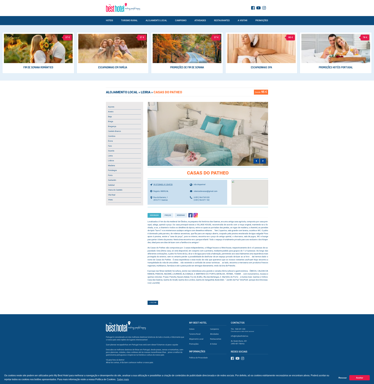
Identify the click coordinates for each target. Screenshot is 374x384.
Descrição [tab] (154, 215)
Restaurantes (222, 20)
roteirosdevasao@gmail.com (205, 191)
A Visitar (242, 20)
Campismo (180, 20)
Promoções (261, 20)
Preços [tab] (168, 215)
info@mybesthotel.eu (239, 336)
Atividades (200, 20)
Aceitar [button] (359, 378)
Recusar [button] (342, 378)
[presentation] (256, 161)
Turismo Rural (129, 20)
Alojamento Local (156, 20)
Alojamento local (122, 92)
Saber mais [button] (123, 379)
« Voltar (152, 303)
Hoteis (109, 20)
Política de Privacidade (198, 358)
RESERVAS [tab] (181, 215)
